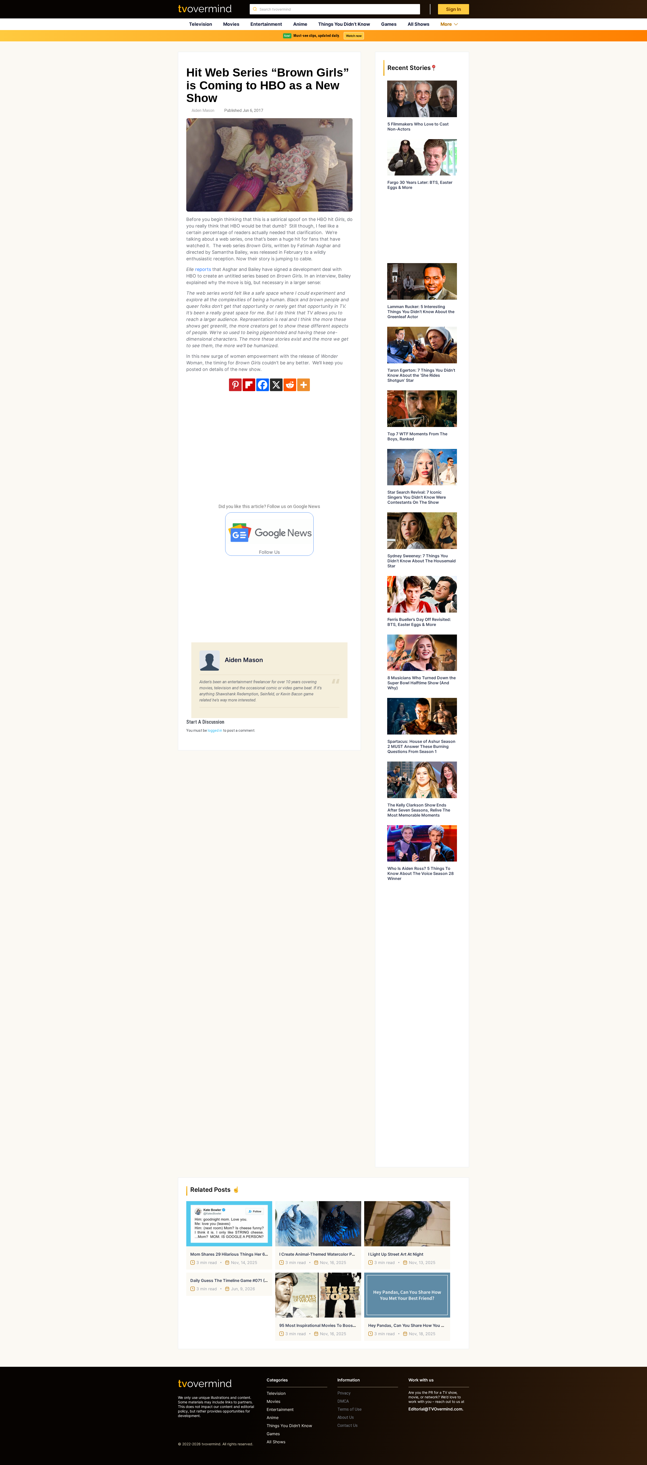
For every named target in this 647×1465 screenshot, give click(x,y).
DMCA (343, 1401)
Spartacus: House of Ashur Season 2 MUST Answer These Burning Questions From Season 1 (421, 746)
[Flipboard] (249, 384)
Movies (231, 24)
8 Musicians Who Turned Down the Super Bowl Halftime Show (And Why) (421, 682)
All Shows (418, 24)
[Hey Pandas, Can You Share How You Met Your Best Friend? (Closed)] (407, 1295)
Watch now (354, 36)
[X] (276, 384)
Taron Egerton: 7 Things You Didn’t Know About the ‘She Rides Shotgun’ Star (421, 375)
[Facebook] (262, 384)
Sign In (453, 9)
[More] (303, 384)
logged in (215, 730)
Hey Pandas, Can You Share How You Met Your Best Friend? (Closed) (434, 1325)
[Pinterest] (235, 384)
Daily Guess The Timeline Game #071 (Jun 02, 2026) (241, 1280)
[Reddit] (290, 384)
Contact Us (347, 1425)
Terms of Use (349, 1409)
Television (200, 24)
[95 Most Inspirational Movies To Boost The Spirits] (318, 1295)
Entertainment (266, 24)
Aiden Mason (203, 110)
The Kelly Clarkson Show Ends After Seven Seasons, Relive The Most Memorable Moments (418, 810)
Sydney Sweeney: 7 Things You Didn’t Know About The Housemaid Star (421, 560)
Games (389, 24)
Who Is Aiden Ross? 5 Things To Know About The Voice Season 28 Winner (420, 873)
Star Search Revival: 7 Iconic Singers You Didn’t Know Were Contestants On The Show (416, 497)
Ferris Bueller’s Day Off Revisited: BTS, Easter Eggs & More (419, 622)
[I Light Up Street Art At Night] (407, 1223)
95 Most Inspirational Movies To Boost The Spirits (327, 1325)
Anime (300, 24)
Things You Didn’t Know (344, 24)
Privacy (344, 1393)
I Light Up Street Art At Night (395, 1254)
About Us (345, 1417)
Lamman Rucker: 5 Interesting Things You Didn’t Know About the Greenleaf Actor (420, 311)
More (446, 24)
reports (203, 269)
